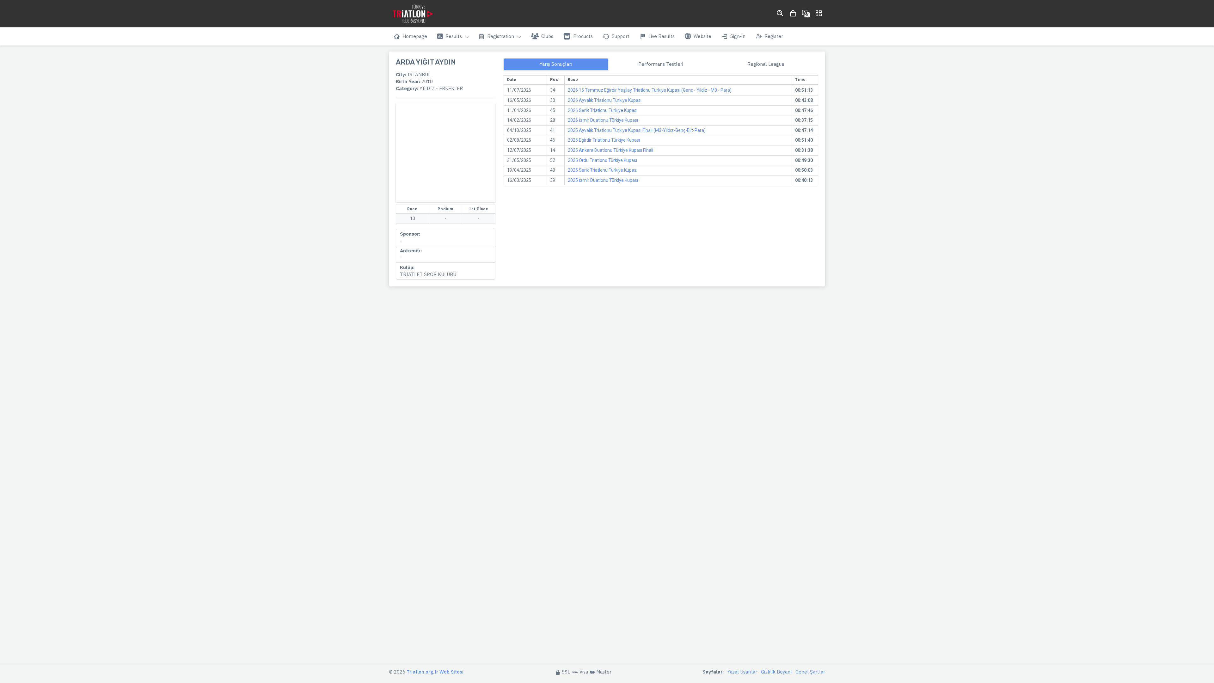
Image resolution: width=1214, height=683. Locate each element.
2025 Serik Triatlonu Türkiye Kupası (602, 170)
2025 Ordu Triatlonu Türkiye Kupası (602, 160)
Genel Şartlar (810, 672)
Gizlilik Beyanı (776, 672)
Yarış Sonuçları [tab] (556, 64)
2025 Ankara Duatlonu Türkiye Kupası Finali (610, 150)
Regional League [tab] (765, 64)
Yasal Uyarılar (742, 672)
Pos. (555, 79)
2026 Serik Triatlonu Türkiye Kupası (602, 110)
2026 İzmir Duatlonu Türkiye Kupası (603, 120)
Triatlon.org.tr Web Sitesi (435, 672)
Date (512, 79)
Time (800, 79)
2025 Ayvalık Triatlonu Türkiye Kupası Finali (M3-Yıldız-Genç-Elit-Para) (637, 130)
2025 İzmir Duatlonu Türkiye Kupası (603, 180)
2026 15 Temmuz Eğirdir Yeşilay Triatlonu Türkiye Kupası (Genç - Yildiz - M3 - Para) (650, 90)
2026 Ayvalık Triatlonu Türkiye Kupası (604, 100)
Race (573, 79)
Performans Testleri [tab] (660, 64)
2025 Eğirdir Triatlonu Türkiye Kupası (604, 140)
